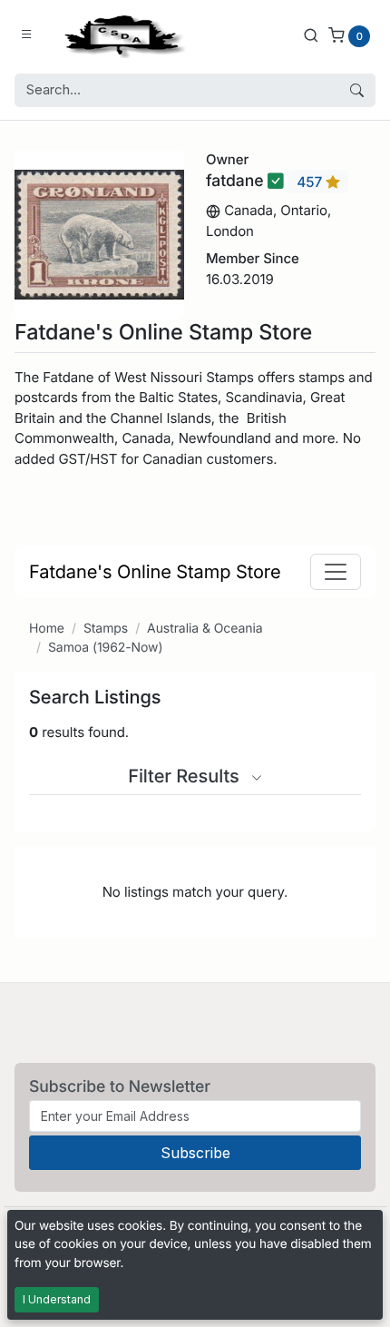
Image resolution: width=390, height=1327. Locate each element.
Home (46, 628)
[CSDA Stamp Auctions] (121, 35)
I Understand (57, 1299)
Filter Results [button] (186, 776)
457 (311, 182)
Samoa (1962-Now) (105, 647)
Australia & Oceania (204, 628)
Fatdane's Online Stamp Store (155, 572)
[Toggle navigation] (335, 572)
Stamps (105, 628)
